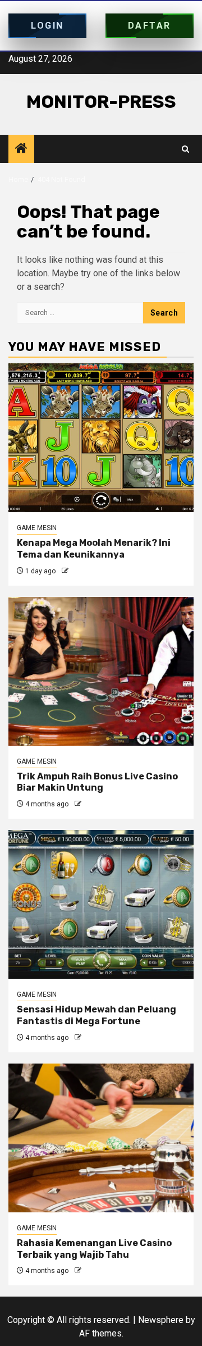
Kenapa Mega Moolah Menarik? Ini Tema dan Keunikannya (94, 548)
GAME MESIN (37, 528)
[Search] (185, 149)
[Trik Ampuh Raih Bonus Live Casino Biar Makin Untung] (101, 671)
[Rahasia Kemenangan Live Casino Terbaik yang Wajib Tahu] (101, 1138)
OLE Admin (87, 571)
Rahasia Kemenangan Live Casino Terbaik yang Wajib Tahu (94, 1249)
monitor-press (101, 101)
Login (47, 25)
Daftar (149, 25)
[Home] (21, 149)
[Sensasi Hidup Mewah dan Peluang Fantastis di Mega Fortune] (101, 904)
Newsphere (160, 1320)
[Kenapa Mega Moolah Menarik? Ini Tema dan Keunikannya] (101, 437)
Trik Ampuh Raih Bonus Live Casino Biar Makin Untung (97, 782)
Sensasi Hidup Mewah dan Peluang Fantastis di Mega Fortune (96, 1015)
